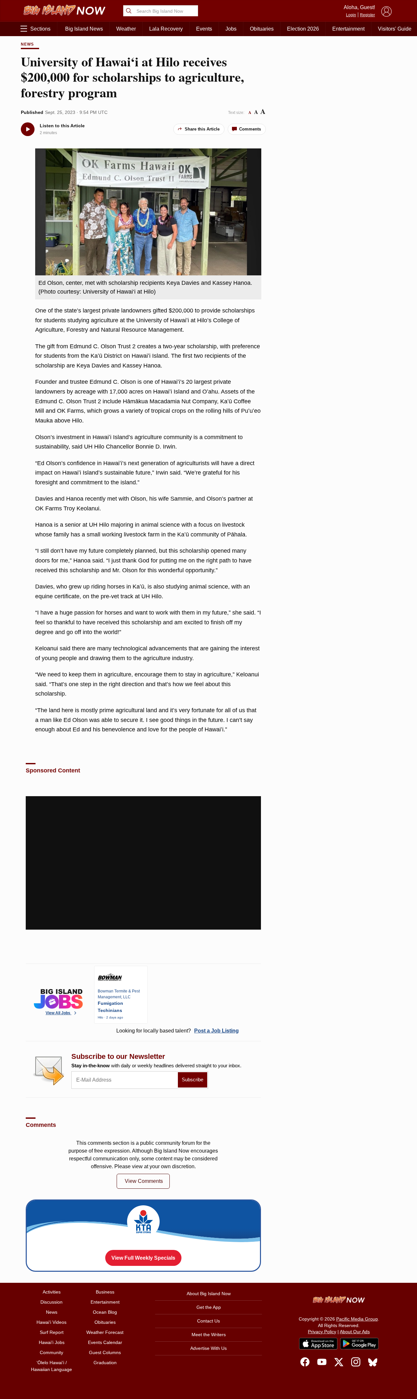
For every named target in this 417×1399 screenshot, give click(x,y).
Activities (52, 1292)
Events (204, 29)
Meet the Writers (209, 1334)
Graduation (105, 1362)
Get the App (208, 1307)
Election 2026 (303, 29)
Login (351, 15)
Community (51, 1352)
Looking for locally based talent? (177, 1030)
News (27, 44)
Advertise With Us (208, 1348)
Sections (40, 29)
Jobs (231, 29)
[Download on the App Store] (318, 1343)
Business (105, 1292)
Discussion (51, 1302)
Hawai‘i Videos (51, 1322)
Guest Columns (105, 1352)
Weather (126, 29)
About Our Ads (355, 1331)
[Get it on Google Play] (359, 1344)
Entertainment (348, 29)
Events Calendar (105, 1342)
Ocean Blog (105, 1312)
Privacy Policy (322, 1331)
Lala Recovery (166, 29)
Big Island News (84, 29)
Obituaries (262, 29)
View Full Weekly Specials (143, 1258)
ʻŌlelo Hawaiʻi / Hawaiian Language (51, 1366)
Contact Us (208, 1320)
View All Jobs (58, 1013)
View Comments (144, 1181)
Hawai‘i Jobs (52, 1342)
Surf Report (52, 1332)
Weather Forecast (104, 1332)
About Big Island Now (209, 1293)
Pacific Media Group (357, 1319)
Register (367, 15)
